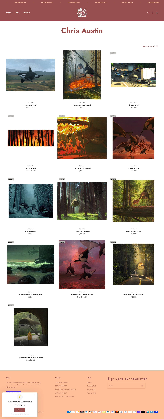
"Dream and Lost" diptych (82, 105)
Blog (17, 13)
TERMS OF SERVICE (62, 382)
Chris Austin (31, 103)
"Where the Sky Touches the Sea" (82, 294)
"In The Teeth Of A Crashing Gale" (30, 294)
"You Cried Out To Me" (133, 231)
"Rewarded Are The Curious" (133, 294)
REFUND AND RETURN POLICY (65, 389)
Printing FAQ (91, 389)
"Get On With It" (31, 105)
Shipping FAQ (91, 386)
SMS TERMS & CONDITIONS (64, 397)
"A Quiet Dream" (31, 231)
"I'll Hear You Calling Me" (82, 231)
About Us (26, 13)
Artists (8, 13)
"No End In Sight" (30, 168)
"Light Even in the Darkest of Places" (31, 357)
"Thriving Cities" (133, 105)
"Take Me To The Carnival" (82, 168)
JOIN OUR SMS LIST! (15, 2)
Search (89, 382)
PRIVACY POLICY (61, 386)
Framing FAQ (91, 393)
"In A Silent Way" (133, 168)
